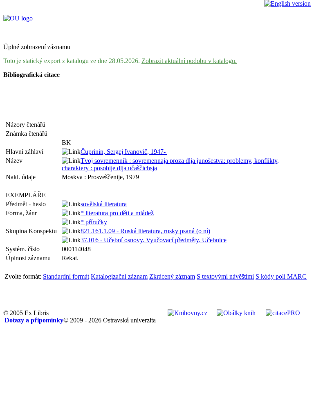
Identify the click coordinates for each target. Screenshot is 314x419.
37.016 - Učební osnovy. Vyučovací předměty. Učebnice (154, 240)
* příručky (94, 222)
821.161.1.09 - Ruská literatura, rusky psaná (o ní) (145, 231)
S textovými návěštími (225, 276)
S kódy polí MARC (281, 276)
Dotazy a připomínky (33, 320)
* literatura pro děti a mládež (117, 213)
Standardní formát (66, 276)
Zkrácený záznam (172, 276)
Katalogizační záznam (119, 276)
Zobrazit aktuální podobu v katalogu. (189, 60)
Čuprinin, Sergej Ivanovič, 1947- (124, 151)
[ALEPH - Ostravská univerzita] (18, 18)
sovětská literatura (104, 203)
